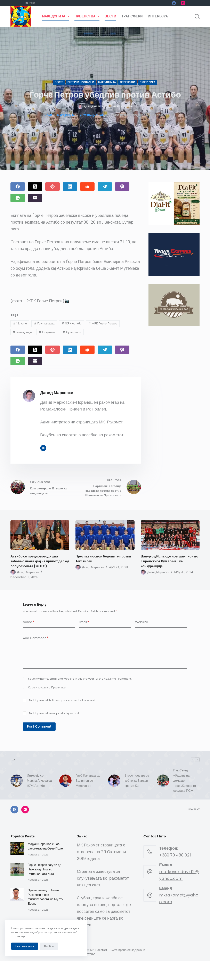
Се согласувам (24, 946)
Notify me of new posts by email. (54, 713)
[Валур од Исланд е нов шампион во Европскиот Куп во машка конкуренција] (170, 535)
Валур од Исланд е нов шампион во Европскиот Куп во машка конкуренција (169, 561)
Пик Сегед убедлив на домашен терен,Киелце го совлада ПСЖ (184, 780)
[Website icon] (43, 448)
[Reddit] (87, 186)
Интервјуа (158, 16)
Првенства (85, 16)
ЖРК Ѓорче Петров (102, 323)
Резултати (47, 332)
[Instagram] (183, 3)
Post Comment (39, 726)
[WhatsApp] (17, 198)
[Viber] (122, 186)
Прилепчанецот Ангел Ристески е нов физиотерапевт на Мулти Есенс (45, 897)
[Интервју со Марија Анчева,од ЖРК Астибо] (16, 780)
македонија (22, 332)
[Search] (197, 16)
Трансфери (132, 16)
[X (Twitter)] (35, 186)
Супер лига (147, 82)
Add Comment (35, 638)
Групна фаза (44, 323)
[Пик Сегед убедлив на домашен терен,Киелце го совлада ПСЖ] (163, 780)
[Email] (35, 198)
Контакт (30, 3)
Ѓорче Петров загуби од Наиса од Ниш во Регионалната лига (44, 869)
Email (84, 622)
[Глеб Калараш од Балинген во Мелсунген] (65, 780)
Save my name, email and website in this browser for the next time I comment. (80, 679)
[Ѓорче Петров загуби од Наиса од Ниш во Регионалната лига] (16, 869)
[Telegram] (105, 186)
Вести (110, 16)
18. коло (20, 323)
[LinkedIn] (70, 186)
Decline (49, 946)
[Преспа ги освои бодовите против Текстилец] (104, 535)
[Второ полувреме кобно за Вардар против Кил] (114, 780)
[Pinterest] (52, 186)
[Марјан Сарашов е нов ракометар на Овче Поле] (16, 848)
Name (28, 622)
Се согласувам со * (47, 687)
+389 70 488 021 (175, 855)
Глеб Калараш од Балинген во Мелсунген (88, 780)
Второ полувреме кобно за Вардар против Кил (136, 780)
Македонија (53, 16)
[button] (174, 203)
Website (141, 622)
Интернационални (80, 82)
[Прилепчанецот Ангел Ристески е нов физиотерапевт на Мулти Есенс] (16, 894)
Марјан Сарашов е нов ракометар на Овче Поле (45, 846)
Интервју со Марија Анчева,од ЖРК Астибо (39, 780)
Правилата (58, 687)
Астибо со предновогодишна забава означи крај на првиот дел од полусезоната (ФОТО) (39, 561)
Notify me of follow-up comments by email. (62, 700)
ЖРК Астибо (71, 323)
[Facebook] (174, 3)
